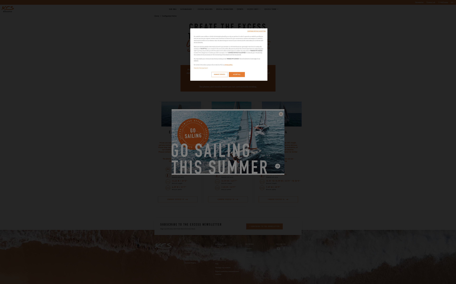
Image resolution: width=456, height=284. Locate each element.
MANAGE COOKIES (219, 74)
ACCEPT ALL (237, 74)
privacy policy (228, 65)
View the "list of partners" (201, 68)
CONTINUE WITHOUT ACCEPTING (256, 31)
